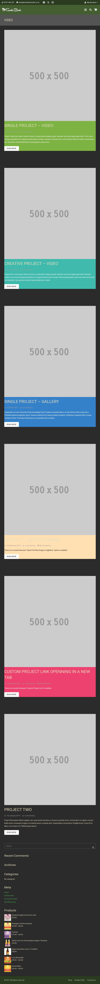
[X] (48, 2)
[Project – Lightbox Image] (50, 489)
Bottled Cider (80, 980)
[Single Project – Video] (50, 75)
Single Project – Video (28, 125)
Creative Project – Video (31, 263)
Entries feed (9, 896)
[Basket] (95, 10)
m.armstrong (27, 132)
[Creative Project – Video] (50, 213)
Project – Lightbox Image (32, 539)
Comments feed (10, 899)
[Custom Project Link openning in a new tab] (50, 621)
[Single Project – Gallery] (50, 351)
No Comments (45, 546)
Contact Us (91, 980)
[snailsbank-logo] (11, 10)
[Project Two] (50, 759)
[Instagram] (52, 2)
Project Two (18, 809)
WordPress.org (10, 902)
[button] (91, 2)
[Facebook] (44, 2)
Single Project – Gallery (31, 401)
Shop (70, 980)
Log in (6, 892)
